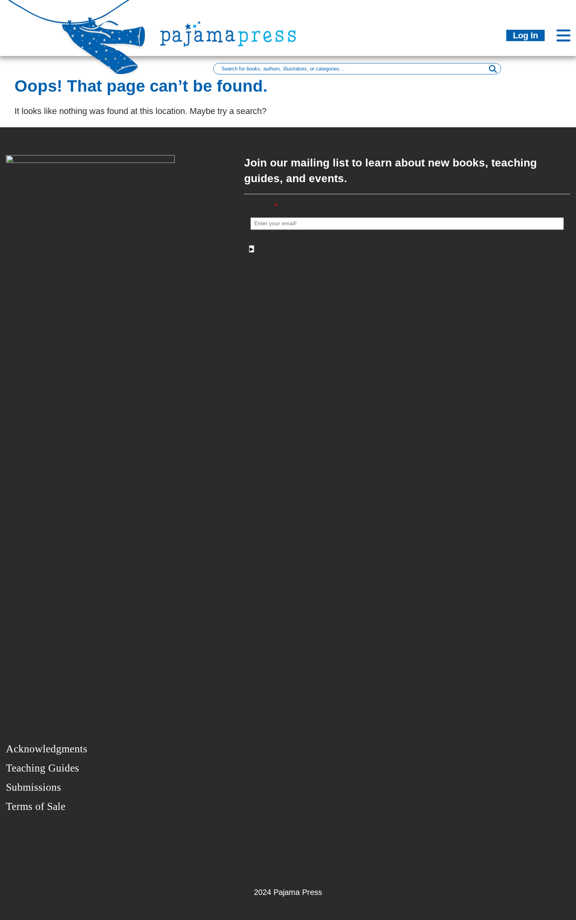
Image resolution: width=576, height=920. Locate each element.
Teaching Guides (42, 768)
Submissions (33, 787)
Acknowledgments (46, 749)
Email (264, 206)
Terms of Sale (35, 806)
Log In (525, 35)
